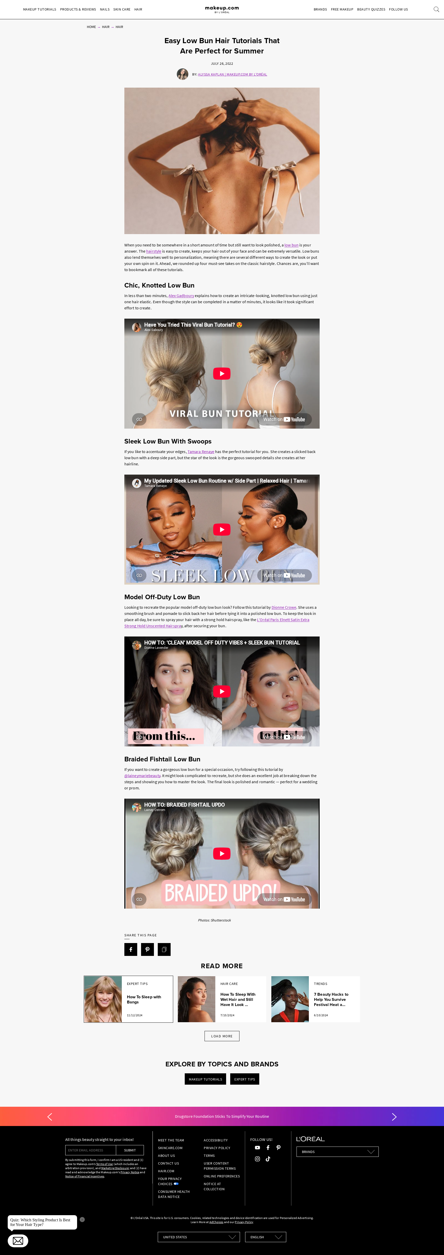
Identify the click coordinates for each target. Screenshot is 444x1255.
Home (91, 26)
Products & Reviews (78, 9)
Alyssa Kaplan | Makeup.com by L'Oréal (232, 74)
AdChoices (216, 1222)
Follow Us (398, 9)
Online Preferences (222, 1176)
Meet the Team (171, 1140)
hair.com (166, 1171)
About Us (166, 1155)
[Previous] (49, 1117)
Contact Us (168, 1163)
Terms (209, 1155)
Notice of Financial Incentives (84, 1176)
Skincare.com (170, 1148)
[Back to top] (432, 1243)
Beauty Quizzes (371, 9)
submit (130, 1150)
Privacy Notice (130, 1172)
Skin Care (122, 9)
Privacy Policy (217, 1148)
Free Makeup (342, 9)
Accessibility (216, 1140)
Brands (320, 9)
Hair (138, 9)
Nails (105, 9)
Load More (222, 1036)
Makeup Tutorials (39, 9)
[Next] (394, 1117)
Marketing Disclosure (115, 1168)
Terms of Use (104, 1164)
